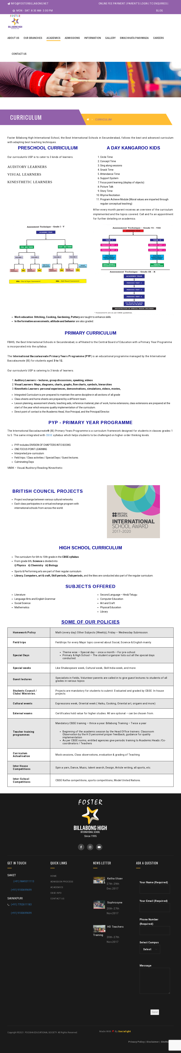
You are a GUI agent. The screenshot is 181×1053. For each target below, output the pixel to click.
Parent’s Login (137, 3)
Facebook (81, 847)
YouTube (99, 847)
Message (145, 965)
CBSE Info (56, 893)
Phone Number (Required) (149, 921)
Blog (159, 10)
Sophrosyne (115, 902)
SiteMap (165, 1041)
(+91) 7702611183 (21, 904)
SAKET (11, 875)
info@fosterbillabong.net (30, 3)
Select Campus (149, 942)
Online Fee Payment (112, 3)
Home (53, 876)
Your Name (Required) (154, 882)
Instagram (90, 847)
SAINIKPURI (15, 898)
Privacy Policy (136, 1041)
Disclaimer (153, 1041)
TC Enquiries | (159, 3)
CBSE (49, 435)
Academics (56, 887)
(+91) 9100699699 (21, 889)
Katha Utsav (115, 878)
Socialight (124, 1031)
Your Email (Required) (154, 901)
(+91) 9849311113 (23, 881)
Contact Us (57, 898)
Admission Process (61, 881)
